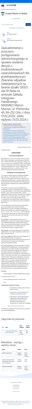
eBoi (8, 32)
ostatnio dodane (16, 18)
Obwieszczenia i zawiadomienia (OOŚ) (13, 125)
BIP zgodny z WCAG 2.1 (25, 401)
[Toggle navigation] (30, 1)
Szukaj (28, 24)
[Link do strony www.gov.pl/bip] (3, 5)
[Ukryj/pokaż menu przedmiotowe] (2, 1)
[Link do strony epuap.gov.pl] (11, 5)
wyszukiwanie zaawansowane (16, 28)
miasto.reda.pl (16, 391)
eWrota (9, 38)
